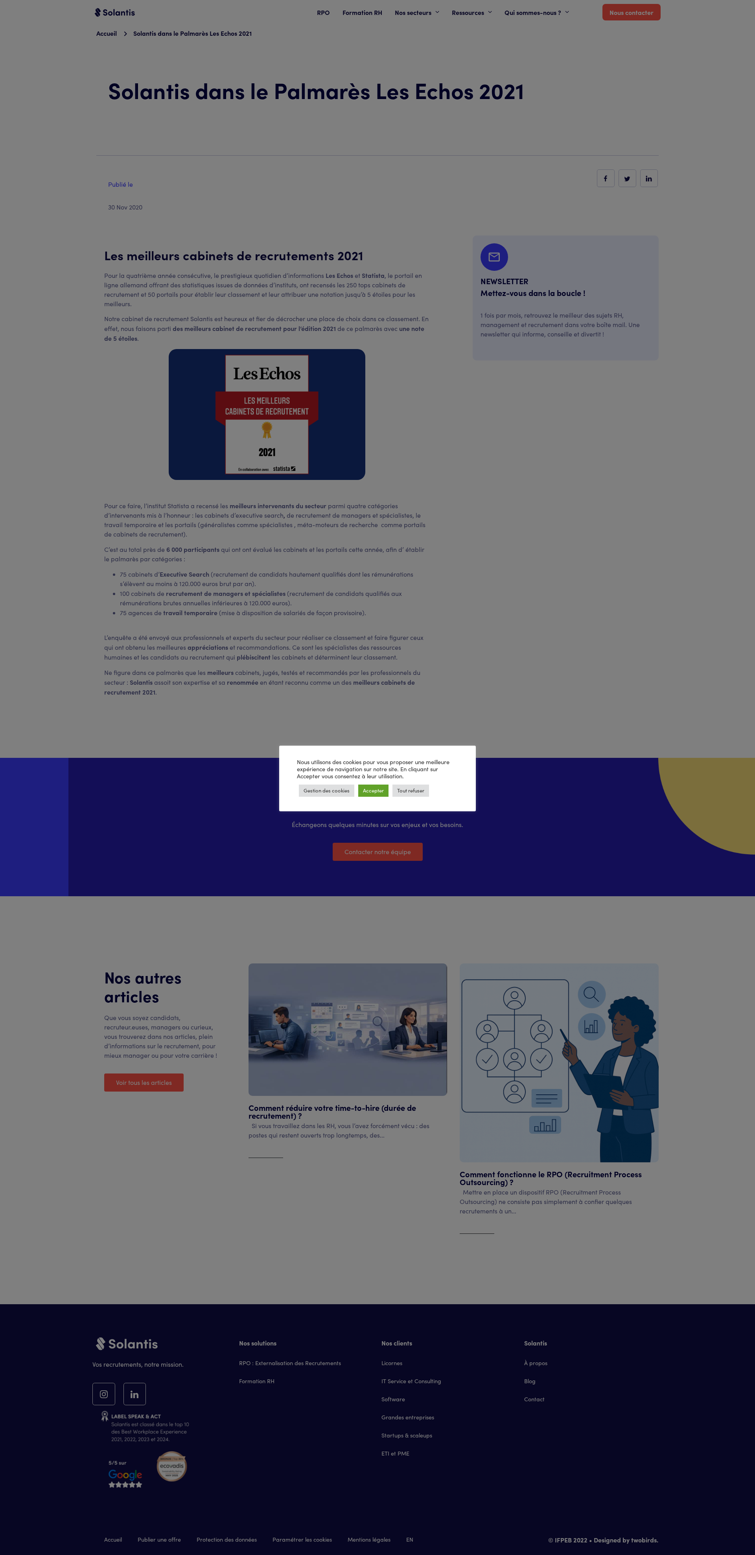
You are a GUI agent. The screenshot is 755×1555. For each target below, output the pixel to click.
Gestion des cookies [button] (327, 790)
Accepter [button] (373, 790)
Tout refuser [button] (410, 790)
